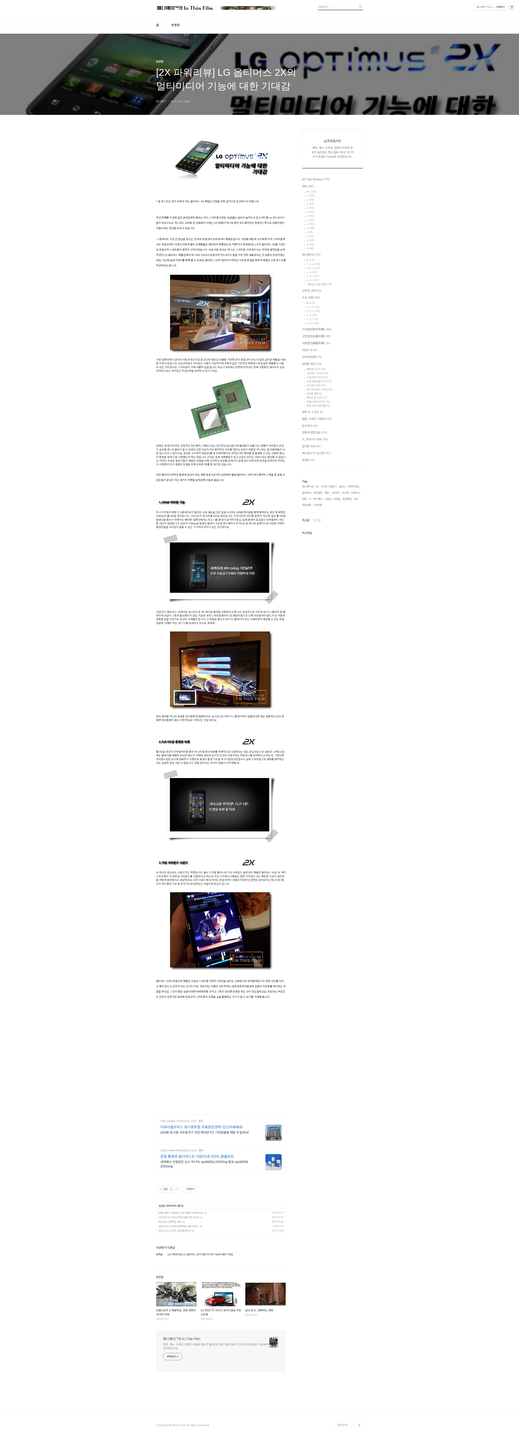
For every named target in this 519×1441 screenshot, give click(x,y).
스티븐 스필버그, (329, 486)
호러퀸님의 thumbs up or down (349, 1396)
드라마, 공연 (311, 290)
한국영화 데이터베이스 (348, 1327)
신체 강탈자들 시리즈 (319, 381)
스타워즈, (336, 492)
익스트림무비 (344, 1308)
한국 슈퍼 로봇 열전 (318, 405)
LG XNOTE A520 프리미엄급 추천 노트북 (178, 1217)
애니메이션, (308, 486)
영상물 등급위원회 (346, 1405)
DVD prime (343, 1269)
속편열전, (347, 498)
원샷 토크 (310, 425)
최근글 (305, 520)
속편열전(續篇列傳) (316, 343)
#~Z (311, 191)
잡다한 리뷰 (311, 446)
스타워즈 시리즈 (317, 373)
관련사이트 (342, 1425)
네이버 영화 (343, 1262)
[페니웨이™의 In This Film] (217, 8)
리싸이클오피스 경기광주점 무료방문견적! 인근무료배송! (201, 1127)
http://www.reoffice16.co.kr (178, 1121)
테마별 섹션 (312, 363)
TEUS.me (343, 1256)
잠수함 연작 (314, 393)
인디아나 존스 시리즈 (319, 389)
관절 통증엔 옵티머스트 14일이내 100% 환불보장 (197, 1156)
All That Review (316, 179)
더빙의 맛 (309, 350)
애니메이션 (311, 254)
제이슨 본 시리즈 (317, 397)
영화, (326, 492)
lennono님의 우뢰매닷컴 (349, 1318)
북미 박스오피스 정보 (348, 1288)
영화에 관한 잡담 (314, 432)
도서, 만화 (311, 297)
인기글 (317, 520)
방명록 (175, 25)
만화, (304, 498)
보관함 (162, 1205)
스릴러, (328, 498)
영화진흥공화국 (345, 1301)
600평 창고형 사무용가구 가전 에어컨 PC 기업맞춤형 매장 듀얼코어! (204, 1132)
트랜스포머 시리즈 (318, 401)
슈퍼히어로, (354, 486)
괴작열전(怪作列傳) (316, 329)
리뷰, (356, 498)
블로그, (342, 486)
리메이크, (356, 492)
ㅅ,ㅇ (312, 272)
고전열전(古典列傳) (316, 336)
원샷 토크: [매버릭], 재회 (169, 1221)
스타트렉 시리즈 (317, 377)
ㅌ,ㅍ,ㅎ (313, 280)
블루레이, (307, 492)
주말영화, (307, 505)
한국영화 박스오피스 (347, 1418)
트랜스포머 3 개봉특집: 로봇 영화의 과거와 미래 (180, 1212)
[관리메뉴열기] (512, 7)
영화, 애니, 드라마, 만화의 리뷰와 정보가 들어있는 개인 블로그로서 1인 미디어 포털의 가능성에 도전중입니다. (215, 1346)
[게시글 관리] (176, 1189)
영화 (308, 186)
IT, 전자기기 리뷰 (315, 439)
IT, (310, 498)
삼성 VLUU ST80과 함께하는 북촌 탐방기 (178, 1226)
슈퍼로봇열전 (312, 357)
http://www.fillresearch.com (178, 1150)
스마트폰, (318, 505)
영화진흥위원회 (345, 1412)
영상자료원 (343, 1334)
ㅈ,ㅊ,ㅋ (313, 276)
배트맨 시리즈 (316, 369)
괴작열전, (318, 492)
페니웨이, (318, 498)
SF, (317, 486)
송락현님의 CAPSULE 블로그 (349, 1357)
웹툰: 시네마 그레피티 (316, 418)
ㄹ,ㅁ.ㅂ (313, 268)
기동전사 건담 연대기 (319, 284)
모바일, (337, 498)
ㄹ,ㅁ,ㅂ (313, 311)
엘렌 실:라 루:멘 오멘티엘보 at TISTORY (350, 1344)
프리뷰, (346, 492)
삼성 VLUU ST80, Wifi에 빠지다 (174, 1230)
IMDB (340, 1275)
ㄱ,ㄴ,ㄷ (313, 264)
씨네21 (341, 1295)
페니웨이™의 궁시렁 (316, 453)
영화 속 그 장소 (312, 412)
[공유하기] (171, 1189)
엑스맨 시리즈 (316, 385)
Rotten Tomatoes (347, 1282)
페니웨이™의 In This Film (181, 1339)
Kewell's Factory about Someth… (347, 1370)
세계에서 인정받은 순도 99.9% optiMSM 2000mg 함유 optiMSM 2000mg (204, 1164)
